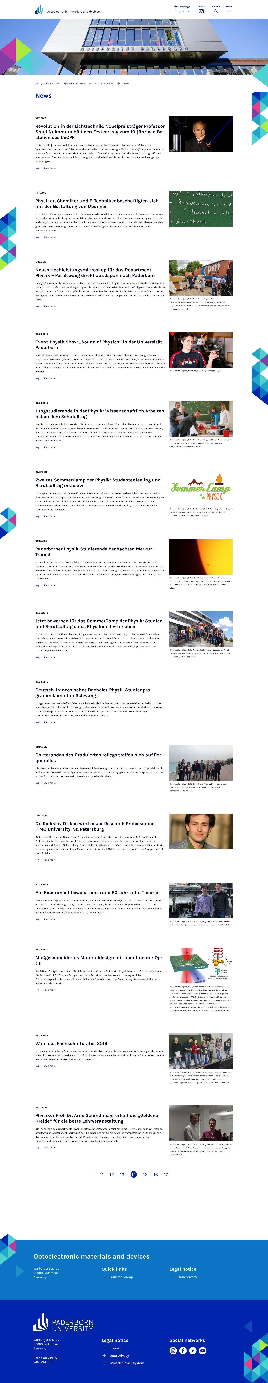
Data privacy (187, 1277)
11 (101, 1174)
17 (166, 1174)
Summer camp (121, 1277)
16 (156, 1174)
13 (122, 1174)
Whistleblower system (127, 1363)
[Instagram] (173, 1350)
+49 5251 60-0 (43, 1362)
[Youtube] (202, 1350)
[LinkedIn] (193, 1350)
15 (145, 1174)
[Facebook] (183, 1350)
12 (112, 1174)
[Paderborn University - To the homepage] (39, 9)
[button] (184, 9)
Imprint (115, 1348)
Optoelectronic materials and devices (73, 11)
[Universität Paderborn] (134, 1321)
